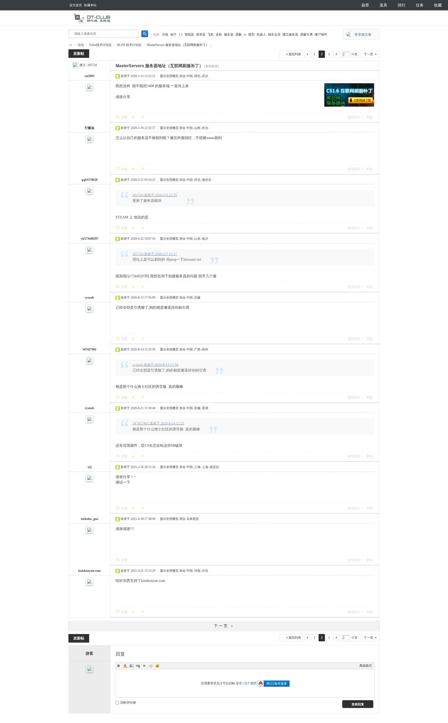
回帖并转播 (128, 702)
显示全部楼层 (169, 76)
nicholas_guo (89, 519)
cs (245, 34)
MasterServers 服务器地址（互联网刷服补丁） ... (179, 45)
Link (138, 665)
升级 (165, 34)
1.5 (181, 34)
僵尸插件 (321, 34)
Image (131, 665)
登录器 (200, 34)
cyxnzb (89, 297)
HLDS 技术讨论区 (129, 45)
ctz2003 (89, 76)
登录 (239, 683)
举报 (369, 117)
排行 (401, 5)
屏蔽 (238, 34)
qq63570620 (89, 180)
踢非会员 (274, 34)
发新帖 (78, 54)
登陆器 (189, 34)
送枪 (219, 34)
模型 (251, 34)
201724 (92, 65)
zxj (90, 467)
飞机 (210, 34)
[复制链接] (211, 66)
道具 (383, 5)
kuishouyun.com (89, 571)
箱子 (173, 34)
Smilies (157, 665)
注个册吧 (250, 683)
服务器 (228, 34)
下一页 (368, 54)
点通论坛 (70, 45)
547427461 (89, 349)
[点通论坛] (91, 19)
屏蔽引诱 (306, 34)
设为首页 (75, 5)
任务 (420, 5)
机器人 (261, 34)
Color (125, 665)
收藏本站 (90, 5)
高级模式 (365, 665)
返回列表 (295, 54)
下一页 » (224, 626)
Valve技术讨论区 (100, 45)
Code (150, 665)
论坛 (81, 45)
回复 (124, 117)
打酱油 (89, 128)
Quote (144, 665)
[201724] (76, 65)
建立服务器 (290, 34)
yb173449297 (89, 238)
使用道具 (354, 117)
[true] (144, 33)
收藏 (438, 5)
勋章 (365, 5)
